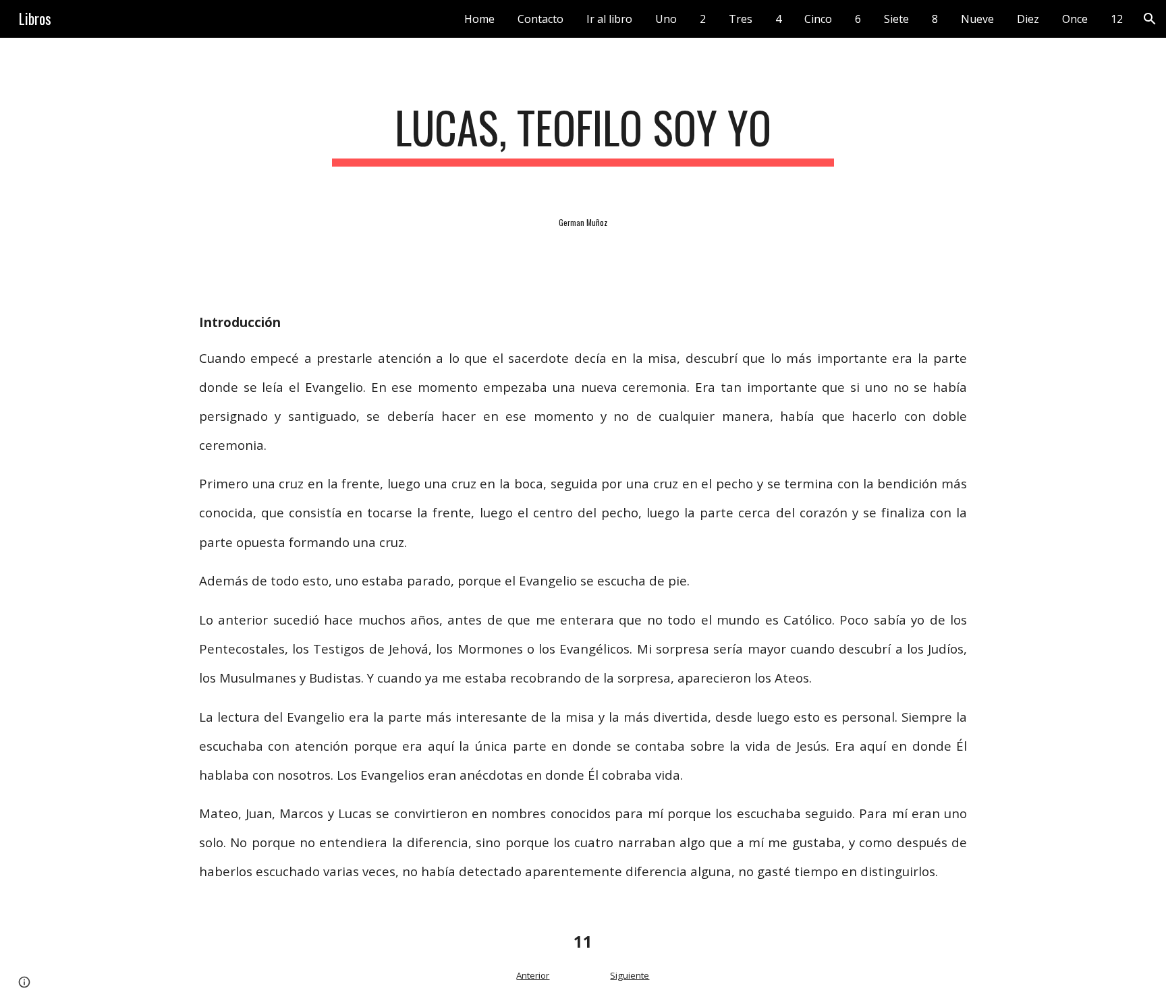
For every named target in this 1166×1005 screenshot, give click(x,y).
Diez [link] (1028, 18)
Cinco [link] (818, 18)
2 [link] (703, 18)
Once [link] (1075, 18)
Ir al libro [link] (609, 18)
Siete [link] (896, 18)
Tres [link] (740, 18)
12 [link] (1117, 18)
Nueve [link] (977, 18)
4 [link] (778, 18)
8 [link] (935, 18)
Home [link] (479, 18)
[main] (583, 134)
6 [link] (858, 18)
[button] (1150, 19)
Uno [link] (666, 18)
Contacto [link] (540, 18)
